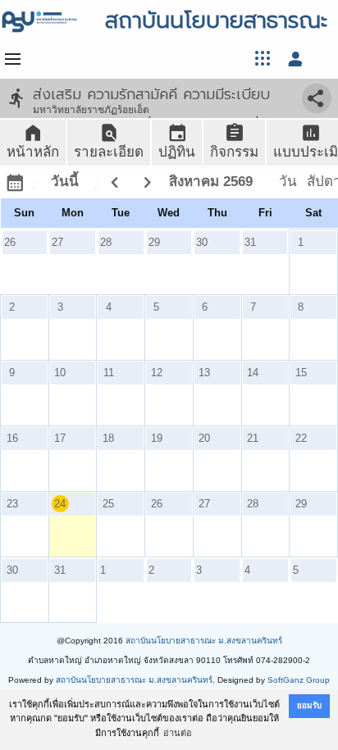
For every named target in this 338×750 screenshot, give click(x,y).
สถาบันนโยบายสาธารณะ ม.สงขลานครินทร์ (204, 640)
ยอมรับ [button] (309, 705)
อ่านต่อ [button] (177, 733)
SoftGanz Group (298, 679)
